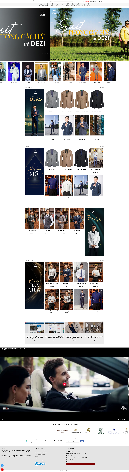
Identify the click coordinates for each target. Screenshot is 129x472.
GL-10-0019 (47, 230)
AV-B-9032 (97, 137)
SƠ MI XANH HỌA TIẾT (52, 197)
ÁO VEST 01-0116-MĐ (52, 137)
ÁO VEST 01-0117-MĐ (67, 137)
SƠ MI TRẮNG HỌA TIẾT (67, 197)
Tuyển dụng (36, 456)
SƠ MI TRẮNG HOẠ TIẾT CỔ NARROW (52, 284)
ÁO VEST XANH (82, 137)
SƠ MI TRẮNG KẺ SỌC (95, 169)
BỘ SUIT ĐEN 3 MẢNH (96, 111)
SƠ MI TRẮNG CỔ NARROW (81, 283)
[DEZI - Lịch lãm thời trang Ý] (36, 1)
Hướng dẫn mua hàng (38, 458)
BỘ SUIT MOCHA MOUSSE (67, 111)
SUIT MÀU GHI (52, 111)
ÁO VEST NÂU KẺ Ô (62, 230)
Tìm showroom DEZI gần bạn (93, 1)
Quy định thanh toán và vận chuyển (40, 454)
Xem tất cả (101, 87)
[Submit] (72, 1)
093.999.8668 (87, 1)
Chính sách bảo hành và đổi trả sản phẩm (41, 452)
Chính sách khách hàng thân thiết (40, 450)
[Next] (125, 27)
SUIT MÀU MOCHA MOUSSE (82, 111)
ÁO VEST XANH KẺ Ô (77, 230)
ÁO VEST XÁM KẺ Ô (32, 230)
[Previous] (4, 27)
